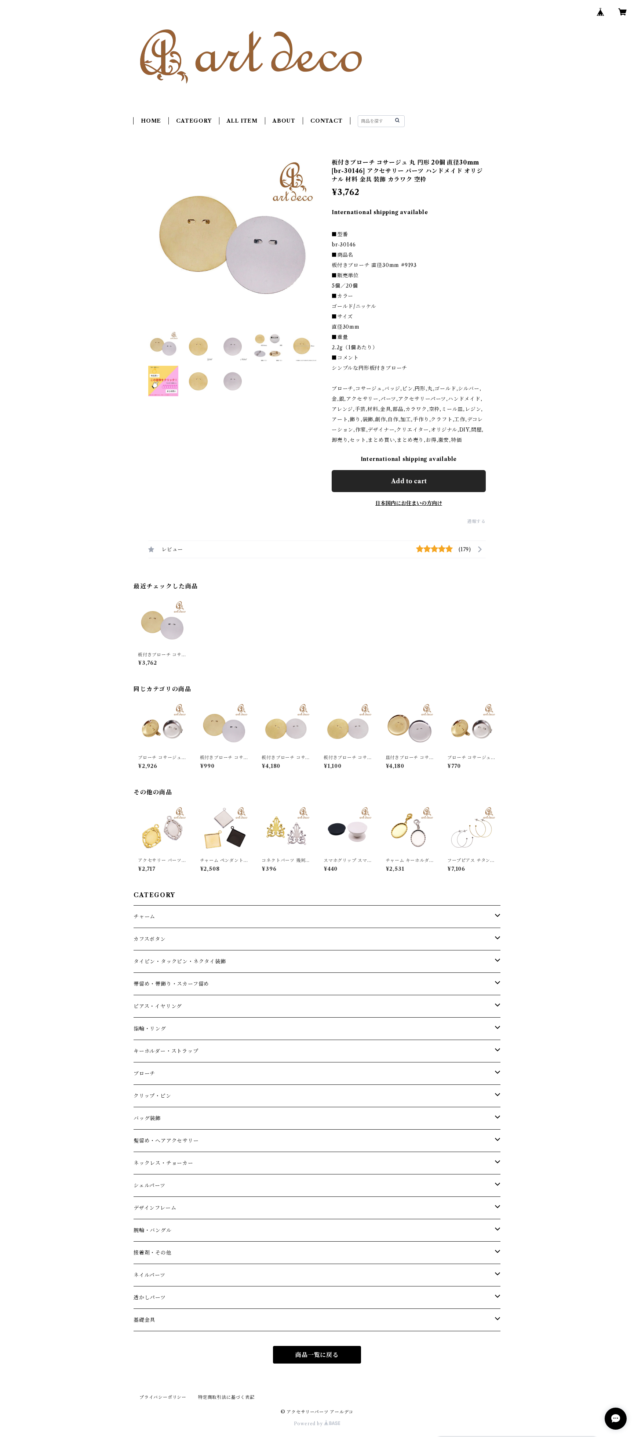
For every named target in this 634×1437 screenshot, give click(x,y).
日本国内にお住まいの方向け (408, 503)
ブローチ (144, 1073)
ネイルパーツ (149, 1275)
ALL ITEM (242, 121)
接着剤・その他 (153, 1252)
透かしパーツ (150, 1297)
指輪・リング (150, 1028)
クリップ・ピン (152, 1096)
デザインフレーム (155, 1208)
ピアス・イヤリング (158, 1006)
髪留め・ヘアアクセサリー (166, 1140)
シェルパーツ (149, 1185)
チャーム (144, 916)
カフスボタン (150, 939)
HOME (151, 121)
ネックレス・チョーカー (163, 1163)
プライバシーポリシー (162, 1397)
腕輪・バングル (153, 1230)
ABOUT (284, 121)
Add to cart (409, 481)
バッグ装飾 (147, 1118)
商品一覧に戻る (317, 1354)
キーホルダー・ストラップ (166, 1051)
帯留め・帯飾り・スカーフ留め (171, 984)
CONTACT (326, 121)
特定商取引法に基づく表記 (226, 1397)
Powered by (309, 1423)
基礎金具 (144, 1320)
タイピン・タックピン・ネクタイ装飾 (180, 961)
